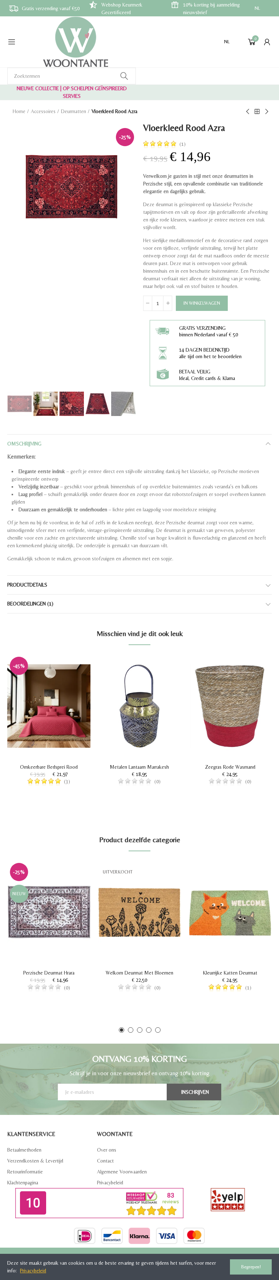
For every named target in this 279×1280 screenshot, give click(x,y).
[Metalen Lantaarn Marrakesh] (139, 706)
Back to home (257, 111)
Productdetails (27, 585)
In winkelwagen (201, 303)
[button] (121, 1030)
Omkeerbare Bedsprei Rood (49, 767)
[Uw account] (267, 42)
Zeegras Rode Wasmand (230, 767)
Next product (266, 111)
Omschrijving (24, 444)
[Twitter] (133, 1253)
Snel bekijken (72, 681)
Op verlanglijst (72, 666)
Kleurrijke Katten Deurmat (230, 973)
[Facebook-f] (120, 1253)
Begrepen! (251, 1266)
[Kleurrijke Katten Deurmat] (230, 912)
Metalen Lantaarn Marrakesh (139, 767)
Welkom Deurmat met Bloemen (139, 973)
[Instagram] (158, 1253)
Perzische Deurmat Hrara (48, 973)
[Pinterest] (146, 1253)
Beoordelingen (30, 604)
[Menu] (11, 42)
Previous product (248, 111)
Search (124, 76)
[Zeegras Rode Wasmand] (230, 706)
